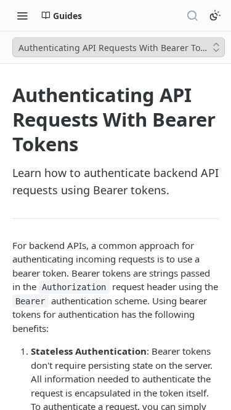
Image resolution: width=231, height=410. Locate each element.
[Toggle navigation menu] (22, 15)
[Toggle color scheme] (215, 15)
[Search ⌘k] (192, 15)
